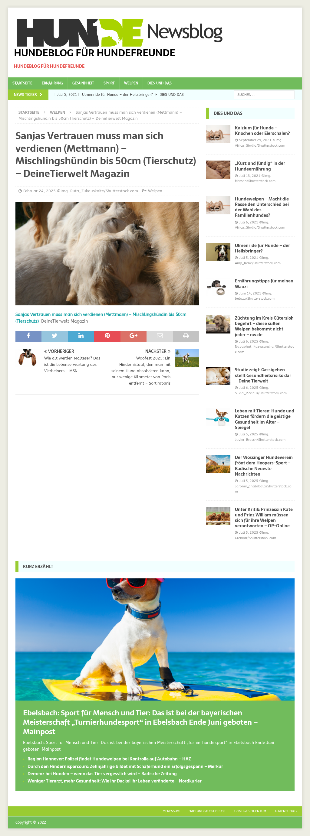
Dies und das (159, 83)
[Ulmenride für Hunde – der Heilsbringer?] (218, 252)
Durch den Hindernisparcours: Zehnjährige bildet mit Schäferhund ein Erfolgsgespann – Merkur (125, 766)
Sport (109, 83)
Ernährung (52, 83)
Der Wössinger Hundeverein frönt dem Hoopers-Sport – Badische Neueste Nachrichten (264, 465)
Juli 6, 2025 (248, 341)
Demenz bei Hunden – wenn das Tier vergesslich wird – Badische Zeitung (102, 773)
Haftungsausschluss (207, 811)
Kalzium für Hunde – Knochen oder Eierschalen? (262, 131)
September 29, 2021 (255, 140)
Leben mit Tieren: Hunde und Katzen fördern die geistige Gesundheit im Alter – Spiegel (264, 419)
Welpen (131, 83)
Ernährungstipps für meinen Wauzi (264, 284)
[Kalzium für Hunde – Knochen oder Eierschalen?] (218, 134)
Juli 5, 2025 (248, 434)
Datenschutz (286, 811)
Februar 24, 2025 (39, 191)
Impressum (171, 811)
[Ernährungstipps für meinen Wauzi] (218, 287)
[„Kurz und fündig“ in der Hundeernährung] (218, 170)
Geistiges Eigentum (250, 811)
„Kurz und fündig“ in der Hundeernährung (260, 166)
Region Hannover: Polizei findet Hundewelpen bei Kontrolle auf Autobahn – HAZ (109, 759)
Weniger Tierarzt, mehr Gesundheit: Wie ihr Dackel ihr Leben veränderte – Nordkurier (115, 781)
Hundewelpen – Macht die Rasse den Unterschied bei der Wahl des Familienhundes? (262, 207)
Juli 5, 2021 (248, 258)
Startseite (22, 83)
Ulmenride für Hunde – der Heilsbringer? (262, 248)
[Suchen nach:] (264, 94)
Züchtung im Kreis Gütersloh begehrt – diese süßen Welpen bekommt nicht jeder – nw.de (264, 326)
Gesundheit (83, 83)
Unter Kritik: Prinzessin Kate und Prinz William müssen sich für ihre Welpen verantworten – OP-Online (264, 517)
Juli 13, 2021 (249, 176)
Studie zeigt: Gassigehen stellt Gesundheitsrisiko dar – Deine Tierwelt (263, 375)
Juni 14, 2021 (250, 293)
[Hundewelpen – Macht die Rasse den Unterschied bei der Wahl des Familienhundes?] (218, 205)
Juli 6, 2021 (248, 222)
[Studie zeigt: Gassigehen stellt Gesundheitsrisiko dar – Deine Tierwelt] (218, 376)
